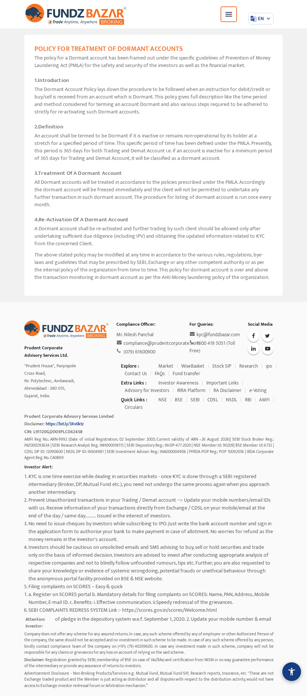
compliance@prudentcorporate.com (162, 343)
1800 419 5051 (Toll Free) (212, 347)
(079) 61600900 (139, 352)
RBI (248, 400)
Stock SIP (221, 366)
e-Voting (258, 390)
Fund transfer (186, 374)
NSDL (231, 400)
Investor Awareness (178, 383)
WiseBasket (192, 366)
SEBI (195, 400)
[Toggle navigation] (229, 14)
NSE (162, 400)
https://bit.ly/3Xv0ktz (65, 424)
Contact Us (136, 374)
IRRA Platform (191, 390)
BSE (179, 400)
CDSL (212, 400)
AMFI (264, 400)
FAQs (160, 374)
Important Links (222, 383)
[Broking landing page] (66, 328)
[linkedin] (253, 349)
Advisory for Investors (147, 390)
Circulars (133, 407)
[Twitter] (267, 336)
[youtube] (267, 349)
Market (165, 366)
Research (248, 366)
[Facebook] (253, 336)
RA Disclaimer (227, 390)
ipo (269, 366)
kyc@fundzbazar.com (218, 335)
